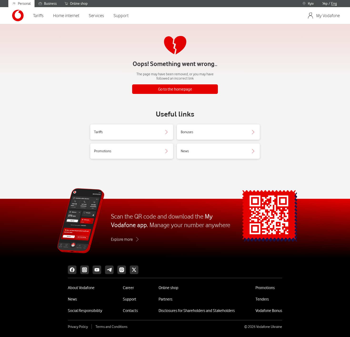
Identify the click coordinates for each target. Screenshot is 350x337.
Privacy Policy (78, 327)
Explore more (122, 239)
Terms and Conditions (111, 327)
